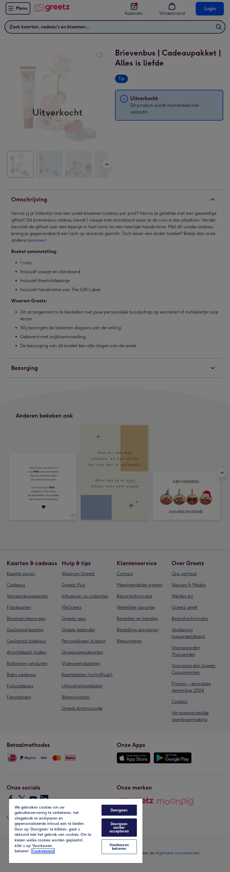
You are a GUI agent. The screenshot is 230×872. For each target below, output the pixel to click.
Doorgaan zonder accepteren (119, 827)
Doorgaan (119, 810)
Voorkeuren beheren (119, 847)
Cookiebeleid (43, 851)
